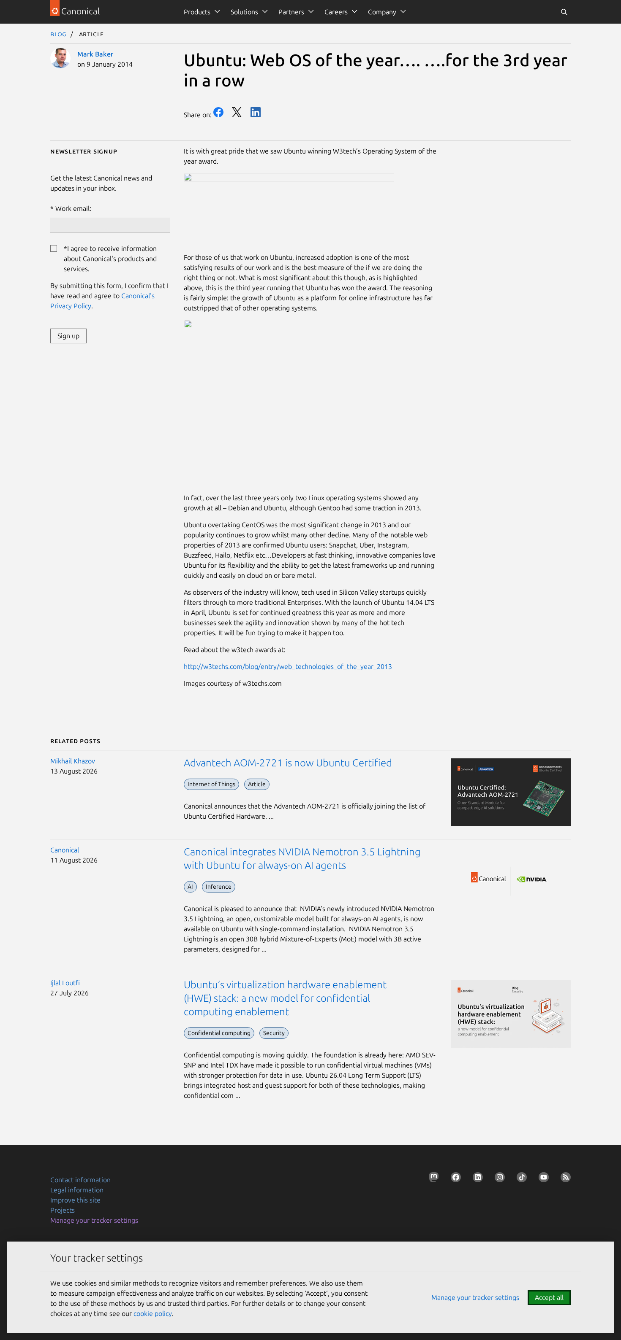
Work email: (73, 208)
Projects (62, 1210)
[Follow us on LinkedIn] (476, 1179)
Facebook (218, 112)
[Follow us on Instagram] (498, 1179)
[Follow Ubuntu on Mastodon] (432, 1179)
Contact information (80, 1180)
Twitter (237, 112)
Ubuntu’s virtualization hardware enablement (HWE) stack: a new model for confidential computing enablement (285, 998)
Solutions (244, 12)
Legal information (77, 1190)
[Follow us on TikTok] (520, 1179)
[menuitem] (200, 12)
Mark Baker (95, 54)
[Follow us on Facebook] (454, 1179)
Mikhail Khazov (72, 761)
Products (197, 12)
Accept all (549, 1297)
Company (382, 12)
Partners (291, 12)
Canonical (64, 850)
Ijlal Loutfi (65, 983)
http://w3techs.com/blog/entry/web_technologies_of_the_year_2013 (288, 666)
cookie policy (152, 1313)
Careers (336, 12)
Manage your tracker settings (94, 1220)
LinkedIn (256, 112)
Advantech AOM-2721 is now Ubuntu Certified (288, 762)
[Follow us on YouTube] (542, 1179)
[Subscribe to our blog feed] (564, 1179)
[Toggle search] (564, 12)
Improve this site (75, 1200)
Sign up (68, 336)
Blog (58, 34)
